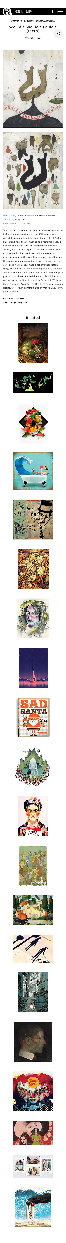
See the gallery (13, 302)
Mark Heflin (9, 215)
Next (39, 38)
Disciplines (19, 11)
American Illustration (14, 223)
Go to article (11, 298)
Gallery (29, 11)
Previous (29, 38)
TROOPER (8, 219)
